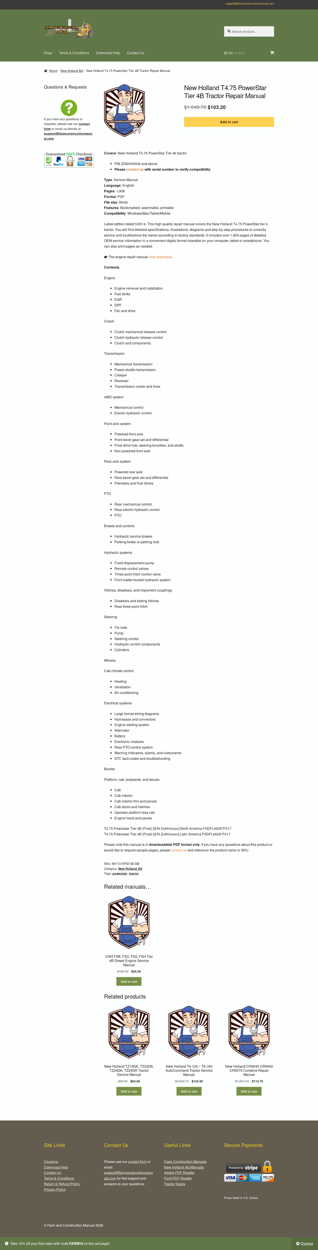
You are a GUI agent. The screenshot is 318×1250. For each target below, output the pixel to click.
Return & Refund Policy (62, 1183)
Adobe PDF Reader (179, 1172)
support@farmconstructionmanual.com (250, 3)
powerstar (119, 873)
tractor (134, 873)
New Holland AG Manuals (184, 1167)
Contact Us (135, 52)
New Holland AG (72, 70)
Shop (48, 52)
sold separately (160, 256)
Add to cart (229, 121)
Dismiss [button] (307, 1243)
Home (53, 70)
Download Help (108, 52)
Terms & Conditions (74, 52)
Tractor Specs (174, 1183)
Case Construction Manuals (185, 1161)
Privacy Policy (55, 1189)
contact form (137, 1161)
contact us (135, 169)
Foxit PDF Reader (178, 1178)
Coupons (51, 1161)
